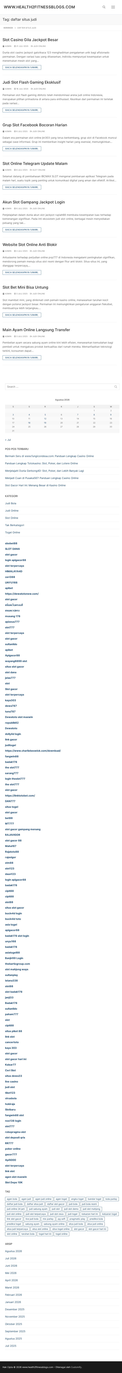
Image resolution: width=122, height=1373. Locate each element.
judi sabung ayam (38, 1209)
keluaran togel (109, 1214)
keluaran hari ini (90, 1214)
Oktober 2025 (13, 1324)
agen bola (12, 1199)
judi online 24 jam (16, 1209)
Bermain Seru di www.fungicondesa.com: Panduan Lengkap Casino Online (49, 456)
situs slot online (40, 1229)
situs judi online (95, 1224)
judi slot (56, 1209)
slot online (12, 1233)
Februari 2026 (13, 1294)
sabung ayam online (54, 1224)
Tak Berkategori (14, 525)
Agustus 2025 (13, 1338)
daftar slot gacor (55, 1204)
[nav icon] (113, 7)
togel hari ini (45, 1233)
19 (45, 423)
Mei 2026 (11, 1273)
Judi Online (39, 46)
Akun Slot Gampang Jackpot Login (34, 202)
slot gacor (79, 1229)
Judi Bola (10, 503)
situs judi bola (76, 1224)
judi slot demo (71, 1209)
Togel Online (12, 532)
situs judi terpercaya (17, 1229)
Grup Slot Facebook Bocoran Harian (35, 125)
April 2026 (11, 1280)
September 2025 (15, 1331)
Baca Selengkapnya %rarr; (21, 67)
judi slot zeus (57, 1214)
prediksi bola (96, 1218)
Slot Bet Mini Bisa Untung (25, 287)
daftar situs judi (35, 1204)
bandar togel (94, 1199)
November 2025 (15, 1316)
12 (45, 418)
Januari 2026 (13, 1302)
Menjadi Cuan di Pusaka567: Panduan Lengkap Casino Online (41, 478)
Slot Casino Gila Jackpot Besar (30, 39)
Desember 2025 (14, 1309)
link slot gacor (14, 1218)
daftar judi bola (15, 1204)
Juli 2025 (10, 1345)
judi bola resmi (89, 1204)
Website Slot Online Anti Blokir (30, 244)
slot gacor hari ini (97, 1229)
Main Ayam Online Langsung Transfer (36, 330)
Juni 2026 (11, 1265)
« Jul (8, 439)
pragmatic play (77, 1218)
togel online (62, 1233)
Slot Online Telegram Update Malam (35, 163)
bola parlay (111, 1199)
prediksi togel (14, 1224)
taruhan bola (27, 1233)
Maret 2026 (12, 1287)
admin (8, 46)
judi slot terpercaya (36, 1214)
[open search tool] (104, 7)
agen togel (61, 1199)
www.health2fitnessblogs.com (39, 7)
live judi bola (32, 1218)
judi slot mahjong (91, 1209)
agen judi (26, 1199)
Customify (76, 1367)
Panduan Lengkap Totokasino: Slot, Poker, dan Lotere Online (41, 463)
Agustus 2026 (13, 1251)
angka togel (77, 1199)
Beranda (8, 28)
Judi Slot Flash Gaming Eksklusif (32, 82)
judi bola (73, 1204)
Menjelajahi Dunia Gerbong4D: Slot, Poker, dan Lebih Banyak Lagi (44, 470)
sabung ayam (32, 1224)
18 (29, 423)
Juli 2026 (10, 1258)
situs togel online (61, 1229)
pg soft (61, 1218)
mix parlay (48, 1218)
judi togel (72, 1214)
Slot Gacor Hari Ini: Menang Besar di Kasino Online (35, 485)
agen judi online (43, 1199)
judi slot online (14, 1214)
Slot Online (38, 170)
